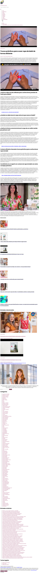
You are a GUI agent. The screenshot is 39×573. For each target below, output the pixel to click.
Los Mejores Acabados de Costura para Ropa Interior (11, 514)
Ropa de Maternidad (5, 461)
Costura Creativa (5, 412)
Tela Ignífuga (4, 485)
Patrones (3, 442)
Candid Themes (19, 567)
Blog (3, 400)
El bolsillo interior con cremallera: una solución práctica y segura (12, 549)
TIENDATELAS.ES (3, 5)
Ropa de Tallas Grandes (6, 464)
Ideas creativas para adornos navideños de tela (10, 544)
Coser (3, 410)
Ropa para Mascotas (5, 469)
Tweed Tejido (4, 499)
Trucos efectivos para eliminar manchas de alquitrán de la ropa (12, 517)
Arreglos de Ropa (5, 396)
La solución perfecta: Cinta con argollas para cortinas (11, 537)
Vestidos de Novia (5, 505)
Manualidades (4, 432)
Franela (3, 13)
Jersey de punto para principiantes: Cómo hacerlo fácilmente (12, 533)
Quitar (3, 450)
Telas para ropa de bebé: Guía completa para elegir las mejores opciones (14, 545)
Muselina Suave (5, 437)
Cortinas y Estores (5, 409)
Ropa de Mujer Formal (6, 463)
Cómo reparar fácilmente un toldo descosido (9, 515)
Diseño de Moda (5, 418)
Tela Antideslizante (5, 482)
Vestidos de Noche (5, 504)
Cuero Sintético (4, 415)
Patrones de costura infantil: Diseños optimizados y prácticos (12, 336)
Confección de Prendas (6, 406)
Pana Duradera (4, 439)
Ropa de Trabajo (5, 465)
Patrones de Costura (5, 443)
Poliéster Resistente (5, 447)
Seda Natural (4, 475)
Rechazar (2, 571)
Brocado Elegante (5, 404)
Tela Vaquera (4, 490)
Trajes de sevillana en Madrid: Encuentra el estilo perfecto (12, 556)
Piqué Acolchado (5, 446)
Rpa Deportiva (4, 470)
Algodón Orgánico (5, 395)
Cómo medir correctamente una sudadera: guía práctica (11, 555)
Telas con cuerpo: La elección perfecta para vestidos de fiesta (12, 553)
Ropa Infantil (2, 48)
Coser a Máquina (5, 411)
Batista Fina (4, 398)
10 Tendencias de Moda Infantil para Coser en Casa (10, 359)
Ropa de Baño (4, 455)
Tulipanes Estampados (6, 498)
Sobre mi (3, 18)
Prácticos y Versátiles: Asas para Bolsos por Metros (11, 542)
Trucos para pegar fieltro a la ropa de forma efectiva (11, 511)
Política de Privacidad (6, 562)
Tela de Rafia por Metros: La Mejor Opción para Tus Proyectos (12, 541)
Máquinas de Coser (5, 433)
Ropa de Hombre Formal (6, 459)
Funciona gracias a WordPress (5, 567)
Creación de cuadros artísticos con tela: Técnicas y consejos (12, 539)
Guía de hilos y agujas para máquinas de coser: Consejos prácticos (13, 547)
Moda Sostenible (5, 435)
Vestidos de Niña (5, 503)
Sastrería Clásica (5, 472)
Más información (34, 570)
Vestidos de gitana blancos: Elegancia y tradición (10, 523)
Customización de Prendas (6, 416)
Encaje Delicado (5, 419)
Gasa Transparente (5, 424)
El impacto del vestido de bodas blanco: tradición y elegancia (12, 540)
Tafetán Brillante (5, 476)
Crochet (3, 414)
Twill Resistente (5, 500)
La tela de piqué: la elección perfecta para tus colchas (11, 551)
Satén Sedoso (4, 473)
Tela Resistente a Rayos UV (7, 487)
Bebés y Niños (4, 399)
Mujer (3, 436)
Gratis (3, 425)
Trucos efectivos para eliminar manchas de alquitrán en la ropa (12, 524)
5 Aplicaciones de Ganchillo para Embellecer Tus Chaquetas (12, 519)
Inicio (3, 10)
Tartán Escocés (5, 478)
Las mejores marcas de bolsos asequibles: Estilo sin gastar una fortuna (14, 543)
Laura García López (9, 56)
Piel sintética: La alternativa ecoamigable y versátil (10, 554)
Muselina (3, 14)
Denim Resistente (5, 417)
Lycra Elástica (4, 431)
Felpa (3, 12)
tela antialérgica (5, 480)
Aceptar (6, 571)
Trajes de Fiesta (5, 496)
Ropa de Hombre (5, 458)
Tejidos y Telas (4, 479)
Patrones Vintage (5, 444)
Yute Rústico (4, 506)
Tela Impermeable (5, 486)
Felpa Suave (4, 420)
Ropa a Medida (4, 452)
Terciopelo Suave (5, 493)
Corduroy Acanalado (5, 407)
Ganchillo (3, 423)
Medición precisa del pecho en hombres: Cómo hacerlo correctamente (14, 530)
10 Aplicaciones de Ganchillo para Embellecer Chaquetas (11, 513)
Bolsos (3, 401)
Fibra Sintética (4, 421)
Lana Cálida (4, 428)
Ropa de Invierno (5, 460)
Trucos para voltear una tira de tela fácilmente (10, 534)
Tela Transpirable (5, 489)
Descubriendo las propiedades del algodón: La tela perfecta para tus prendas (15, 526)
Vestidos (3, 502)
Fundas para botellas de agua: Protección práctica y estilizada (12, 525)
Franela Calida (4, 422)
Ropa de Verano (5, 466)
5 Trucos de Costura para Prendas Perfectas (10, 520)
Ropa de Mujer (4, 462)
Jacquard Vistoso (5, 427)
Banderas (4, 397)
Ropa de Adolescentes (6, 454)
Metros (3, 434)
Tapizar (3, 477)
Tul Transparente (5, 497)
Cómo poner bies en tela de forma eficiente (9, 532)
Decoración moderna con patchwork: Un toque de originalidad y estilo (14, 516)
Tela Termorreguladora (6, 488)
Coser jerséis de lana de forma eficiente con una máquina (12, 521)
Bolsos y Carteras (5, 402)
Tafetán (3, 16)
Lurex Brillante (4, 430)
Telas (3, 491)
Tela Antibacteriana (5, 481)
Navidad (3, 438)
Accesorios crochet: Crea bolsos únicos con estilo (10, 528)
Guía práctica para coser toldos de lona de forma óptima (11, 527)
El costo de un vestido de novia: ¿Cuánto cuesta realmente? (12, 518)
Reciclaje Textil (4, 451)
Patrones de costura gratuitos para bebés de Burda (11, 512)
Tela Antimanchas (5, 483)
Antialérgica (4, 11)
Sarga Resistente (5, 471)
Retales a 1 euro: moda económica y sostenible (10, 510)
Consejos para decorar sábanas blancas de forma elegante (12, 546)
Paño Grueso (4, 440)
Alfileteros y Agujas (5, 394)
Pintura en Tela (4, 445)
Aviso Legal (4, 563)
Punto (3, 448)
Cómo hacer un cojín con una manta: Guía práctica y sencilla (12, 535)
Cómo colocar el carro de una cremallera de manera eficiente (12, 538)
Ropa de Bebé (4, 456)
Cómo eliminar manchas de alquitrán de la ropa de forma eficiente (13, 552)
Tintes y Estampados (6, 494)
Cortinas (3, 408)
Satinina (3, 15)
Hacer (3, 426)
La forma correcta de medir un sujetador (9, 529)
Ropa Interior (4, 468)
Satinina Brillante (5, 474)
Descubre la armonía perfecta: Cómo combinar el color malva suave (13, 550)
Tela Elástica (4, 484)
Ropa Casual (4, 453)
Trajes (3, 17)
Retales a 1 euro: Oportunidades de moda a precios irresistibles (13, 548)
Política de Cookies (5, 564)
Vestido (3, 501)
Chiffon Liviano (4, 405)
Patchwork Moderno (5, 441)
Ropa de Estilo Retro (5, 457)
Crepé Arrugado (5, 413)
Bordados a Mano (5, 403)
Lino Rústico (4, 429)
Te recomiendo (4, 19)
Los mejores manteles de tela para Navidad (9, 531)
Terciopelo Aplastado (6, 492)
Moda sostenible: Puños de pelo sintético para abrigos (11, 522)
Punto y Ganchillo (5, 449)
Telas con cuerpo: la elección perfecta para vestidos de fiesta (12, 557)
